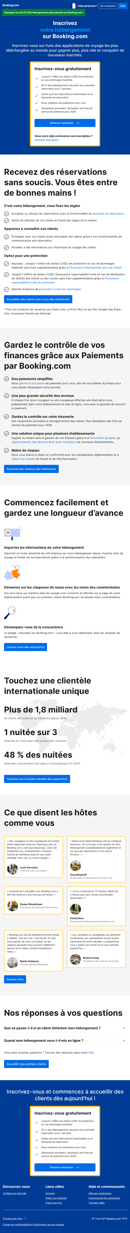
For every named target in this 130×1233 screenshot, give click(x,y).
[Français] (74, 6)
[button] (43, 12)
